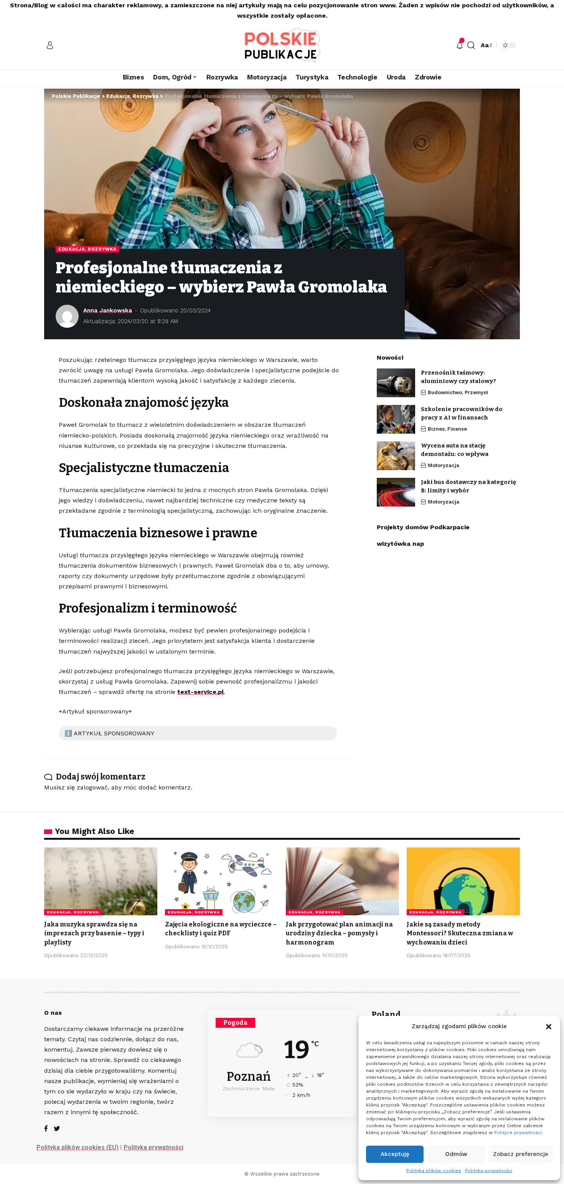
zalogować (92, 787)
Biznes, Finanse (447, 429)
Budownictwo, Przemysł (458, 392)
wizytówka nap (400, 543)
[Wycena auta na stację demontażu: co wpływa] (396, 455)
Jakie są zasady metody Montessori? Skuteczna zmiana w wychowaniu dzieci (460, 933)
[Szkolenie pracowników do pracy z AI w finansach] (396, 419)
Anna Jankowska (107, 310)
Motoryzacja (443, 465)
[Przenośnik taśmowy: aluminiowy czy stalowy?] (396, 382)
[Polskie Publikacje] (282, 45)
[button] (548, 1026)
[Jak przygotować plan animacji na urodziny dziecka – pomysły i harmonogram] (342, 881)
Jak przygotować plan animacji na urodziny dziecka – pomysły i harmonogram (339, 933)
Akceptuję (395, 1154)
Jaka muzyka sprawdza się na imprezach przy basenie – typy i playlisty (94, 933)
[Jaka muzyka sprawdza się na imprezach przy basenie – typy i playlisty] (100, 881)
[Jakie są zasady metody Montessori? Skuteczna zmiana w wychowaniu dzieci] (463, 881)
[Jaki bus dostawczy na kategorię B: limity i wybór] (396, 492)
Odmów (456, 1154)
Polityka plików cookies (433, 1170)
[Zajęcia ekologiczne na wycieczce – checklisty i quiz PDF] (221, 881)
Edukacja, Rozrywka (87, 249)
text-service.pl (200, 691)
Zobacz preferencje (520, 1154)
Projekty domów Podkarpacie (423, 527)
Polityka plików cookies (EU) (77, 1147)
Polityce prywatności (518, 1132)
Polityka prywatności (488, 1170)
